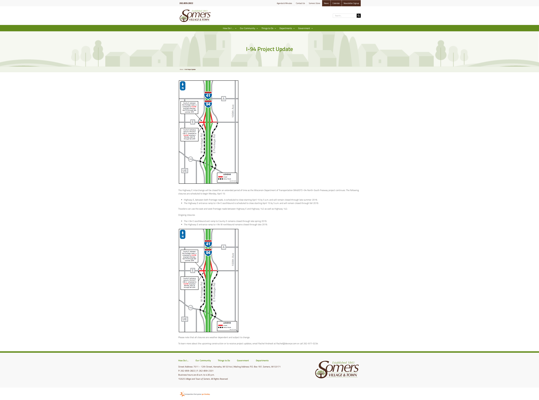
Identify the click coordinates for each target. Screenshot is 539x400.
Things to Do (224, 360)
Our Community (203, 360)
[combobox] (345, 16)
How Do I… (183, 360)
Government (243, 360)
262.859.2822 (186, 3)
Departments (262, 360)
